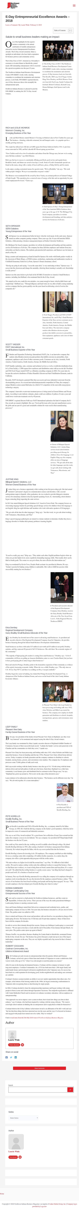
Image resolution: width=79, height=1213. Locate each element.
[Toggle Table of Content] (69, 30)
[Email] (22, 1044)
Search (10, 1085)
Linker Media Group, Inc (57, 1204)
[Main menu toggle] (74, 5)
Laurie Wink (14, 1039)
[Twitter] (11, 1057)
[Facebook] (7, 1057)
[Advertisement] (39, 111)
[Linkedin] (16, 1057)
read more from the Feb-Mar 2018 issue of (37, 1018)
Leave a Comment (11, 25)
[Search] (70, 1089)
